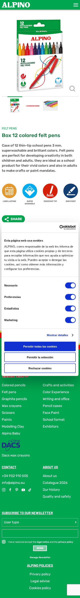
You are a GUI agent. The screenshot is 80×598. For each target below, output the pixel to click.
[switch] (70, 297)
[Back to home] (16, 5)
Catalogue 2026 (55, 483)
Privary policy (40, 574)
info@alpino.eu (13, 483)
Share (16, 219)
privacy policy (65, 542)
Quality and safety (57, 496)
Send (40, 548)
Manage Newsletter (40, 557)
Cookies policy (40, 588)
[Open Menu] (75, 5)
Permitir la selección (40, 357)
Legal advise (40, 581)
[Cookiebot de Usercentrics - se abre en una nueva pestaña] (59, 227)
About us (50, 476)
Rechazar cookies (40, 368)
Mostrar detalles (57, 335)
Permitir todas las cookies (40, 346)
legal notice (43, 542)
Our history (51, 490)
